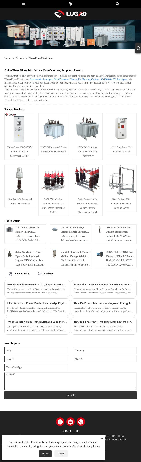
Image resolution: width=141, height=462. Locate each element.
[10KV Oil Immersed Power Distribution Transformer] (87, 128)
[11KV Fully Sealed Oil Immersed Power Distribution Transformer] (9, 229)
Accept (61, 453)
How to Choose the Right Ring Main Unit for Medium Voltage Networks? (104, 321)
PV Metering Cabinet (88, 79)
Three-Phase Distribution (41, 58)
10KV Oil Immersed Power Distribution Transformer (87, 151)
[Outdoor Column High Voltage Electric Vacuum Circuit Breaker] (55, 229)
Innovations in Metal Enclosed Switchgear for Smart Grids (104, 284)
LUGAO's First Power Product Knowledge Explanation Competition (37, 303)
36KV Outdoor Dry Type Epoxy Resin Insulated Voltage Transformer (28, 256)
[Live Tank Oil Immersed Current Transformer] (20, 180)
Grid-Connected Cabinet (65, 79)
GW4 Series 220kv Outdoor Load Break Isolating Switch (121, 203)
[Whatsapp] (81, 421)
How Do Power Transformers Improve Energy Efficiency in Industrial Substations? (104, 303)
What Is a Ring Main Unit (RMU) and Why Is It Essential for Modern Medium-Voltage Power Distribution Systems (37, 321)
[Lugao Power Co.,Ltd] (70, 13)
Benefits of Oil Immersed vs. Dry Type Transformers (37, 284)
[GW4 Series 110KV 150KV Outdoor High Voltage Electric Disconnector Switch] (87, 180)
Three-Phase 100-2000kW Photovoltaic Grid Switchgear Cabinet (19, 151)
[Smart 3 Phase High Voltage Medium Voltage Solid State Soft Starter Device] (55, 253)
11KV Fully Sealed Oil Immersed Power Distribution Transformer (28, 231)
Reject (45, 453)
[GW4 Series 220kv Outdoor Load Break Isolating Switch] (121, 180)
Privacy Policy (92, 446)
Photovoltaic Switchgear (41, 79)
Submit (70, 395)
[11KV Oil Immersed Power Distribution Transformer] (54, 128)
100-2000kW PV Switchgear (113, 79)
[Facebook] (60, 421)
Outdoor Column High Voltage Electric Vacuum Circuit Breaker (73, 231)
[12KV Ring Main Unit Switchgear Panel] (121, 128)
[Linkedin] (70, 421)
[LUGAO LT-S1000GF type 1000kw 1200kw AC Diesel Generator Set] (100, 253)
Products (20, 58)
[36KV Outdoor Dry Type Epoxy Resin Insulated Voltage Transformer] (9, 253)
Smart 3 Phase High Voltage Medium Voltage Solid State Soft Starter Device (75, 256)
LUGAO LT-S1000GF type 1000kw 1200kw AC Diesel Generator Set (119, 256)
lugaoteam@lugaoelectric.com (105, 439)
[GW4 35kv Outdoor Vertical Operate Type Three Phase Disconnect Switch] (54, 180)
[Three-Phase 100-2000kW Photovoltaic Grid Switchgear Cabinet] (20, 128)
